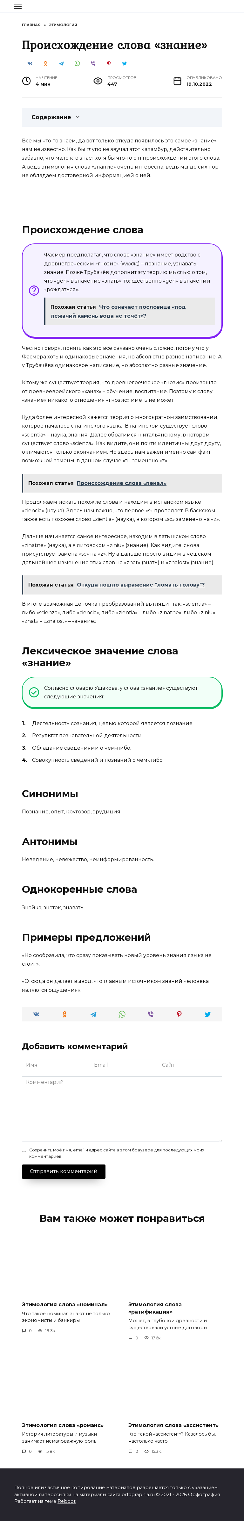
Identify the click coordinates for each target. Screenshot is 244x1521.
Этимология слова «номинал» (65, 1304)
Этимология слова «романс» (63, 1425)
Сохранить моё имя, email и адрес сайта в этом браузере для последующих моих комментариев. (116, 1153)
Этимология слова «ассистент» (173, 1425)
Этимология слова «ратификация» (155, 1308)
